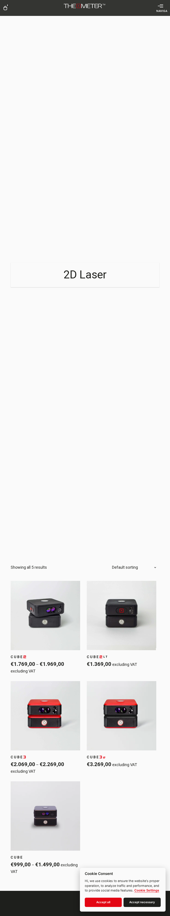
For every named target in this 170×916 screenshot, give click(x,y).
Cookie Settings (146, 890)
